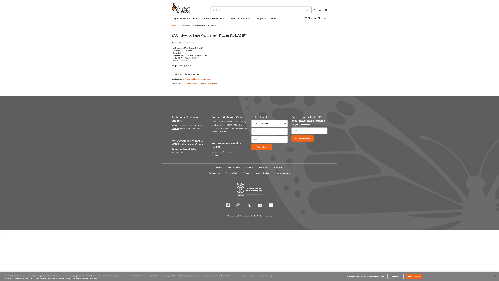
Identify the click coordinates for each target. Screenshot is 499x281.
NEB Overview (234, 168)
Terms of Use (279, 168)
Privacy (247, 173)
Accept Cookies (414, 277)
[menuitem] (187, 19)
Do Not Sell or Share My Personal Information (365, 277)
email (214, 125)
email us (175, 129)
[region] (249, 276)
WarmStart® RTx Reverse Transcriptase (201, 83)
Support (218, 168)
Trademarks (214, 173)
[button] (307, 10)
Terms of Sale (232, 173)
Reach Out (262, 147)
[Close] (495, 276)
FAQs (180, 26)
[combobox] (257, 10)
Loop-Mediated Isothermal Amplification (197, 79)
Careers (249, 168)
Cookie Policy (262, 173)
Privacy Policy (76, 278)
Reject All (395, 277)
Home (174, 26)
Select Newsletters (302, 138)
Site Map (263, 168)
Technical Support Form (191, 125)
